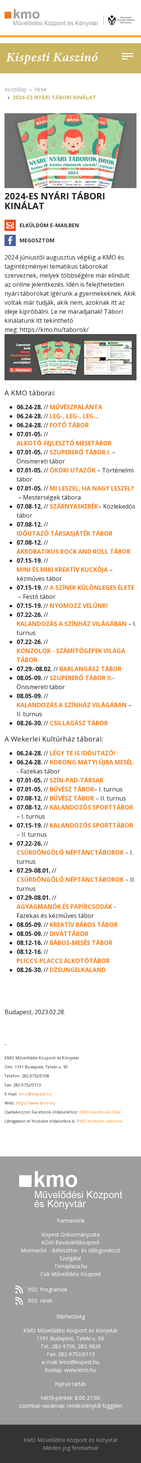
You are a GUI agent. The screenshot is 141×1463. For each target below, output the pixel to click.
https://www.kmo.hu (35, 1103)
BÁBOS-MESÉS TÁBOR (81, 943)
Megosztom (37, 240)
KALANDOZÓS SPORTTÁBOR (91, 807)
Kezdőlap (16, 89)
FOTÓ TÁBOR (69, 425)
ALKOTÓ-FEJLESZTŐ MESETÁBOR (64, 443)
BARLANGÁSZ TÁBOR (90, 669)
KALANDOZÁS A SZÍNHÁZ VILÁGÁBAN (72, 624)
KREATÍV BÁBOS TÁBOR (84, 925)
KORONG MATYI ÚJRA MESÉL (91, 762)
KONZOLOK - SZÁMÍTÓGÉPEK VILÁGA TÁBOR (71, 655)
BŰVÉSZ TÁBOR (72, 789)
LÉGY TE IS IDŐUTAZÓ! (82, 753)
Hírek (40, 89)
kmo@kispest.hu (35, 1094)
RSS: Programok (47, 1289)
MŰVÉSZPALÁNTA (76, 407)
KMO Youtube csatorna (99, 1121)
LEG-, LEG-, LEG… (74, 416)
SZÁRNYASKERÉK (74, 506)
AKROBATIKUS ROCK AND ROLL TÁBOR (73, 551)
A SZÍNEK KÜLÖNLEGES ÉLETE (92, 587)
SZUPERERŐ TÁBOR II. (81, 678)
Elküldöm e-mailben (49, 225)
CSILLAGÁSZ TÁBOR (79, 723)
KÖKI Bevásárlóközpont (70, 1242)
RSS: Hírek (40, 1300)
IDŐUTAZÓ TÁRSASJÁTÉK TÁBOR (64, 533)
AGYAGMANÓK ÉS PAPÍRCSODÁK (64, 906)
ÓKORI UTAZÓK (73, 470)
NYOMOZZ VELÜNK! (79, 606)
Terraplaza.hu (70, 1266)
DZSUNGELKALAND (78, 970)
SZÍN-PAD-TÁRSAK (76, 780)
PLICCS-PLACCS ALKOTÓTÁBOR (63, 961)
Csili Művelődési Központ (70, 1274)
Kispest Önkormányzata (70, 1234)
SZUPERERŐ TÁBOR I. (80, 452)
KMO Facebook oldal (100, 1112)
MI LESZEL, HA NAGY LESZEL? (92, 488)
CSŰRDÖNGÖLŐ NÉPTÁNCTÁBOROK (70, 852)
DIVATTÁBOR (69, 934)
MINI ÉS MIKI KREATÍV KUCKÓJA (63, 569)
